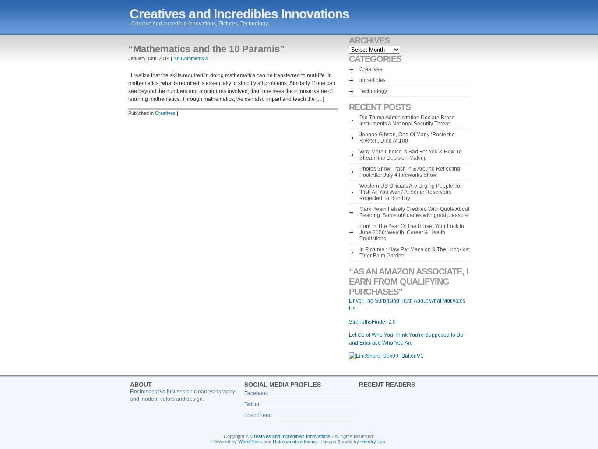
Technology (373, 91)
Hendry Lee (372, 441)
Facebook (256, 393)
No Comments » (190, 58)
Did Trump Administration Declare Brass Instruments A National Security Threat (406, 120)
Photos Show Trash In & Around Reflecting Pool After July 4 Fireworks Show (409, 172)
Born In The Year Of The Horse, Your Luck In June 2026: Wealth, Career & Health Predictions (411, 232)
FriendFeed (258, 415)
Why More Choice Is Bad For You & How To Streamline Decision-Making (410, 155)
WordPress (250, 441)
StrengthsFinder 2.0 (372, 322)
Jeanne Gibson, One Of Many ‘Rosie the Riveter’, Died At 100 (407, 138)
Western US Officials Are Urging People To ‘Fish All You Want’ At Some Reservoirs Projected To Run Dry (409, 192)
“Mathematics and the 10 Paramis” (206, 48)
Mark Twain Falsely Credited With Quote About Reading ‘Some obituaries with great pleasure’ (414, 212)
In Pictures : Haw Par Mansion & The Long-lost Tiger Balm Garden (414, 252)
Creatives (165, 113)
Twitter (252, 404)
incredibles (372, 80)
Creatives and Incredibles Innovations (239, 14)
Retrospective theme (295, 441)
